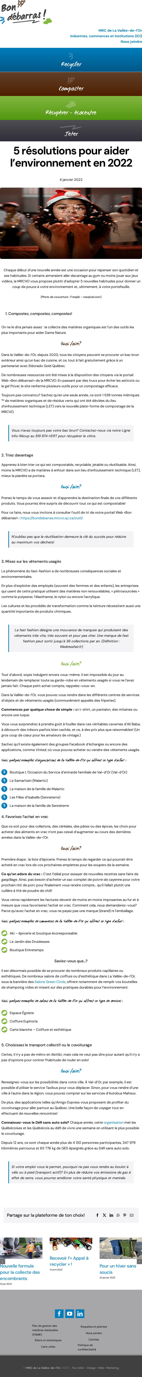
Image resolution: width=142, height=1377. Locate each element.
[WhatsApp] (118, 1215)
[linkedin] (80, 1313)
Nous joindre (131, 41)
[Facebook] (97, 1215)
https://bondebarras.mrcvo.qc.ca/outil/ (52, 518)
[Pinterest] (124, 1215)
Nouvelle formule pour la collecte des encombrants (20, 1272)
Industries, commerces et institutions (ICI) (106, 36)
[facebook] (59, 1313)
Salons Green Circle (50, 981)
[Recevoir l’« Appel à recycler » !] (71, 1244)
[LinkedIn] (111, 1215)
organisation (113, 1122)
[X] (104, 1215)
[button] (2, 1261)
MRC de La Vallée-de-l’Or (120, 30)
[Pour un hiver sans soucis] (121, 1248)
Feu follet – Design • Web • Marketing (95, 1368)
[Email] (131, 1215)
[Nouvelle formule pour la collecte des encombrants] (21, 1248)
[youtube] (69, 1313)
